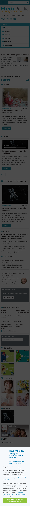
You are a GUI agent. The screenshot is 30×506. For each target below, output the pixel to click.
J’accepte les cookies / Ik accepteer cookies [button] (15, 500)
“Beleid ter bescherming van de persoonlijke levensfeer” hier (14, 494)
